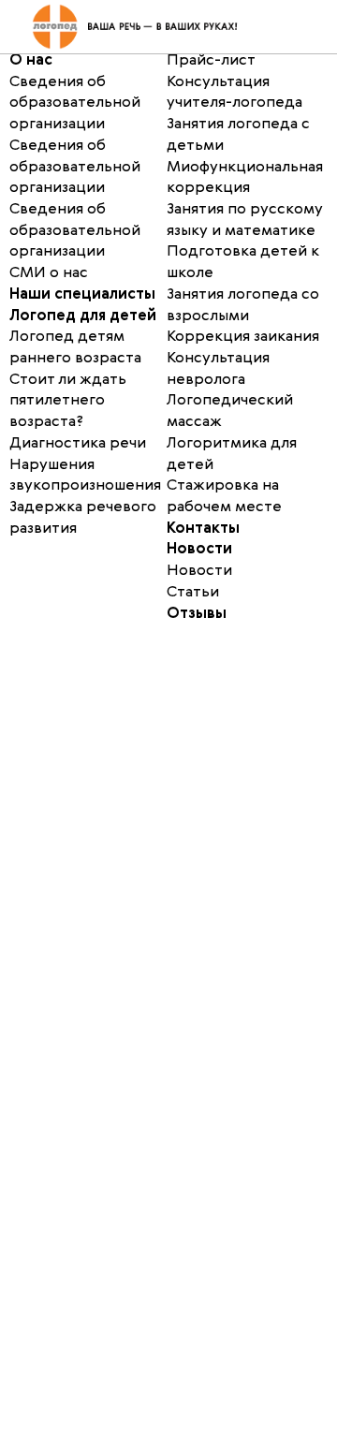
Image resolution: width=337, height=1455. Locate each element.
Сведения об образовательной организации (74, 167)
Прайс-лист (211, 60)
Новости (199, 549)
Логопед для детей (82, 316)
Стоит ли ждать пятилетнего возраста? (67, 401)
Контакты (203, 529)
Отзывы (197, 614)
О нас (30, 60)
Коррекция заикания (243, 337)
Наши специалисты (82, 294)
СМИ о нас (48, 273)
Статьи (193, 592)
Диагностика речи (77, 443)
